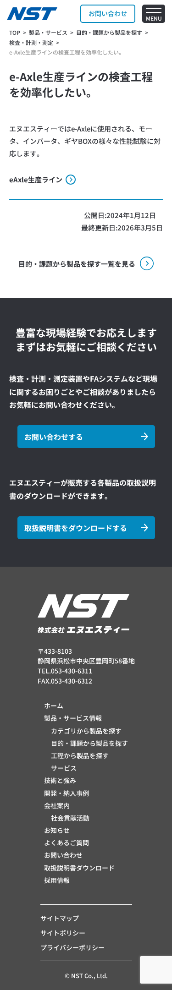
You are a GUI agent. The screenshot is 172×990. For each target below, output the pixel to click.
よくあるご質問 (66, 842)
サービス (64, 767)
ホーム (53, 705)
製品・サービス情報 (73, 717)
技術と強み (60, 780)
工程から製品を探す (80, 755)
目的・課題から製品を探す (89, 743)
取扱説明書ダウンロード (79, 867)
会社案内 (57, 805)
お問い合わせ (63, 854)
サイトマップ (59, 918)
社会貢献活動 (70, 817)
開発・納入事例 (66, 793)
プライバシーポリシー (72, 947)
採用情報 (57, 880)
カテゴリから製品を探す (86, 730)
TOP (14, 32)
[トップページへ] (32, 13)
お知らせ (57, 830)
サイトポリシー (62, 932)
